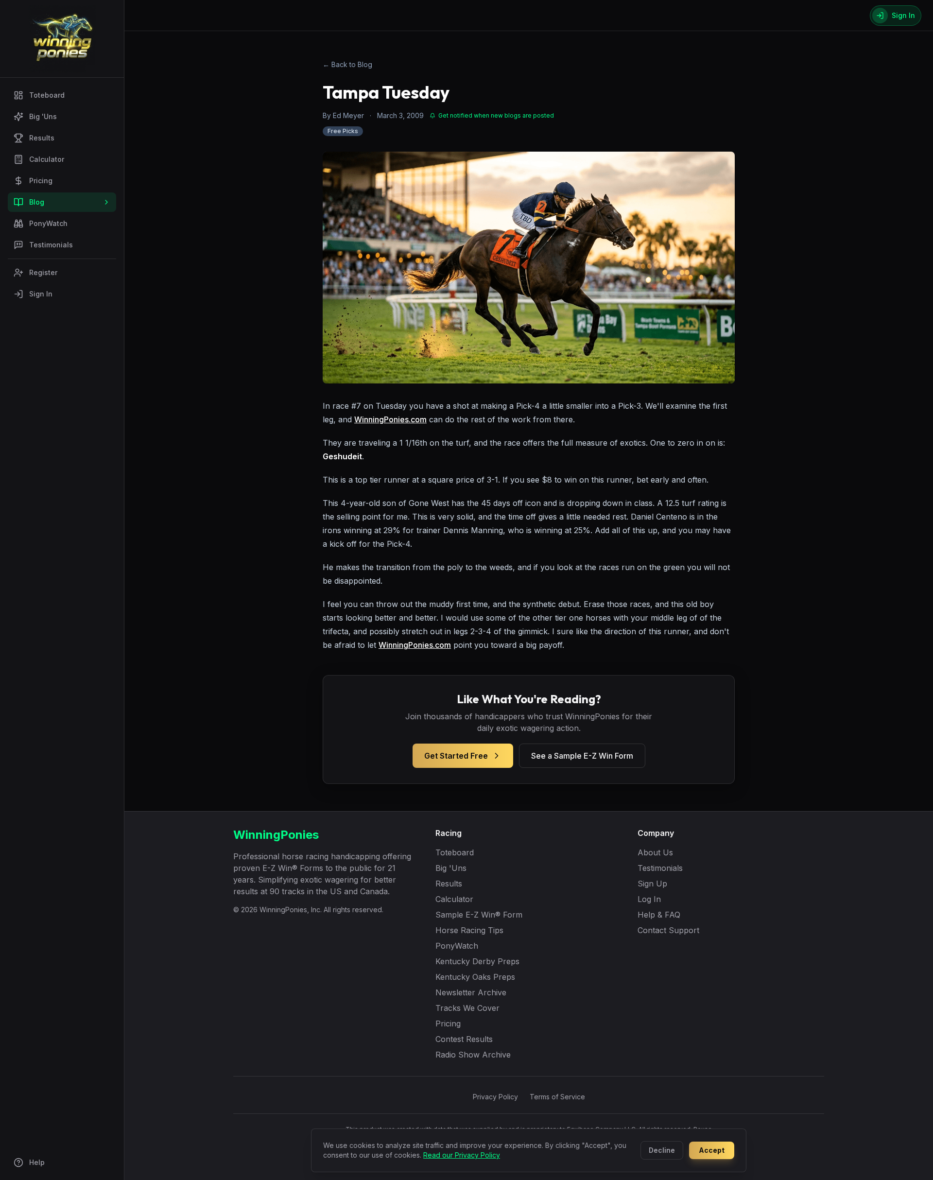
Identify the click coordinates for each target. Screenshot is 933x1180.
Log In (649, 899)
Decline (662, 1150)
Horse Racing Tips (469, 930)
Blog (36, 202)
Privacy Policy (495, 1097)
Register (43, 272)
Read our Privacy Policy (461, 1155)
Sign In (40, 294)
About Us (655, 852)
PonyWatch (48, 223)
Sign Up (652, 883)
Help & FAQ (659, 915)
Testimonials (51, 245)
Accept (712, 1150)
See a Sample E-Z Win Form (582, 756)
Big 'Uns (43, 116)
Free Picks (343, 131)
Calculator (46, 159)
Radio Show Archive (473, 1054)
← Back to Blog (347, 64)
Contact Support (668, 930)
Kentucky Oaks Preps (475, 977)
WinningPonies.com (390, 419)
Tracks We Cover (467, 1008)
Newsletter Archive (470, 992)
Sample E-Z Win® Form (478, 915)
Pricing (40, 180)
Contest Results (464, 1039)
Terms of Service (557, 1097)
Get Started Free (456, 756)
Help (37, 1162)
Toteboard (47, 95)
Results (41, 138)
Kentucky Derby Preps (477, 961)
